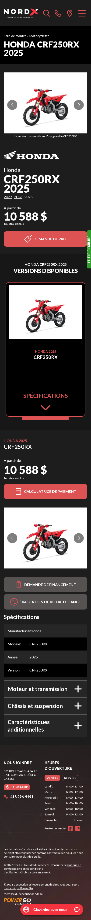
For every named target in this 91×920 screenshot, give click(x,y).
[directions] (69, 13)
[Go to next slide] (79, 105)
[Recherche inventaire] (46, 13)
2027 (8, 196)
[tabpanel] (64, 803)
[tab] (52, 778)
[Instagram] (77, 828)
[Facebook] (70, 828)
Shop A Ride (35, 894)
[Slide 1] (45, 418)
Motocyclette (39, 36)
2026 (18, 196)
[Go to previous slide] (12, 105)
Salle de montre (15, 36)
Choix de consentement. (35, 872)
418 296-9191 (21, 796)
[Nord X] (21, 13)
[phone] (58, 13)
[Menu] (82, 13)
